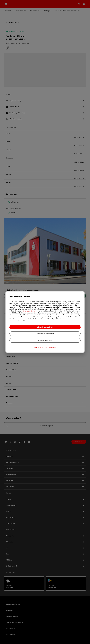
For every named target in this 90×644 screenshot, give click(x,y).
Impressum (52, 347)
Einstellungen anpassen (45, 340)
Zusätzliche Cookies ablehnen (45, 333)
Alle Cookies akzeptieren (45, 327)
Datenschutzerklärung (28, 311)
